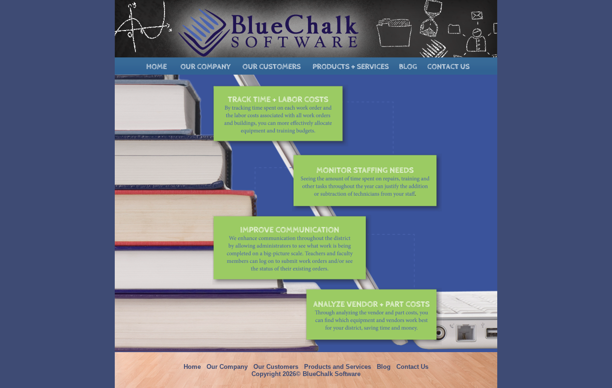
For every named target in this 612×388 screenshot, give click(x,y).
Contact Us (412, 366)
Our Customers (275, 366)
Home (192, 366)
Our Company (227, 366)
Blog (384, 366)
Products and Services (337, 366)
